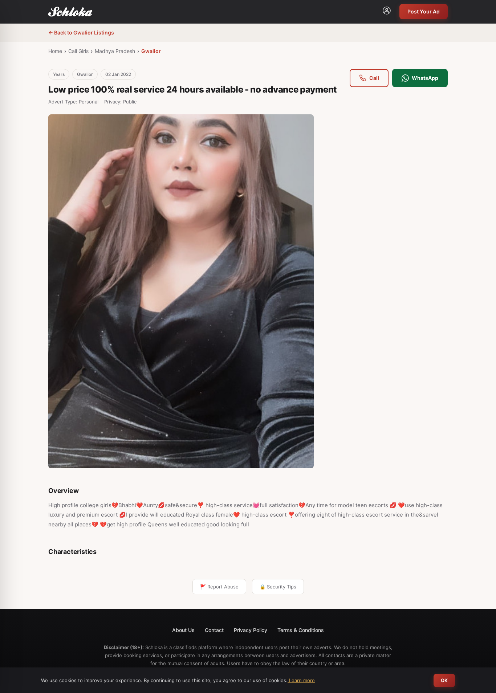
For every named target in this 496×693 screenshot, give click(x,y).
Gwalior (151, 51)
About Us (183, 630)
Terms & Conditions (300, 630)
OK (444, 680)
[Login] (387, 12)
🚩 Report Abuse (219, 587)
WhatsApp (425, 78)
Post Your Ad (423, 11)
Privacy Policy (250, 630)
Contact (214, 630)
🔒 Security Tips (278, 587)
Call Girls (78, 51)
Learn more (301, 680)
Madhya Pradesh (115, 51)
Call (374, 78)
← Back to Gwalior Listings (81, 32)
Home (55, 51)
